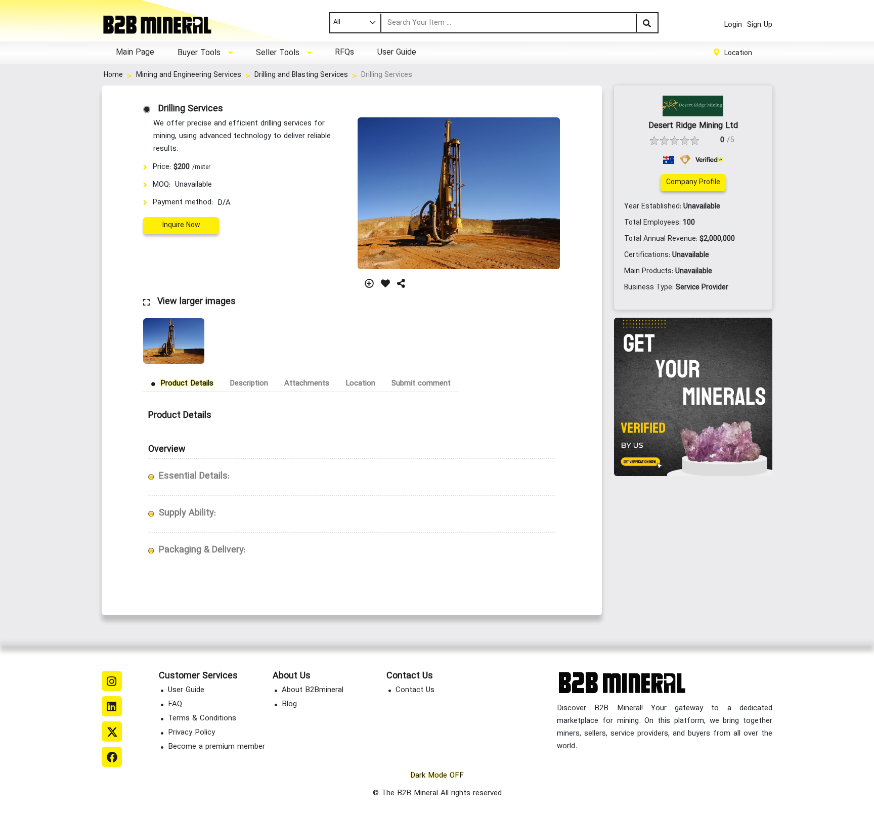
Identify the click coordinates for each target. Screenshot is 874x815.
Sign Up (759, 25)
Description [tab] (249, 384)
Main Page (135, 53)
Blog (289, 704)
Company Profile (693, 182)
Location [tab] (360, 384)
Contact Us (415, 690)
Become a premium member (216, 747)
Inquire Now (181, 225)
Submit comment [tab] (421, 384)
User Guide (396, 53)
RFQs (344, 53)
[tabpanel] (351, 485)
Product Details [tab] (186, 384)
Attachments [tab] (306, 384)
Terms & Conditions (202, 718)
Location (738, 53)
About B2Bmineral (312, 690)
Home (113, 75)
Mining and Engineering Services (188, 75)
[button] (205, 53)
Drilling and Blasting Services (301, 75)
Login (733, 25)
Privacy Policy (191, 733)
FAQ (175, 704)
